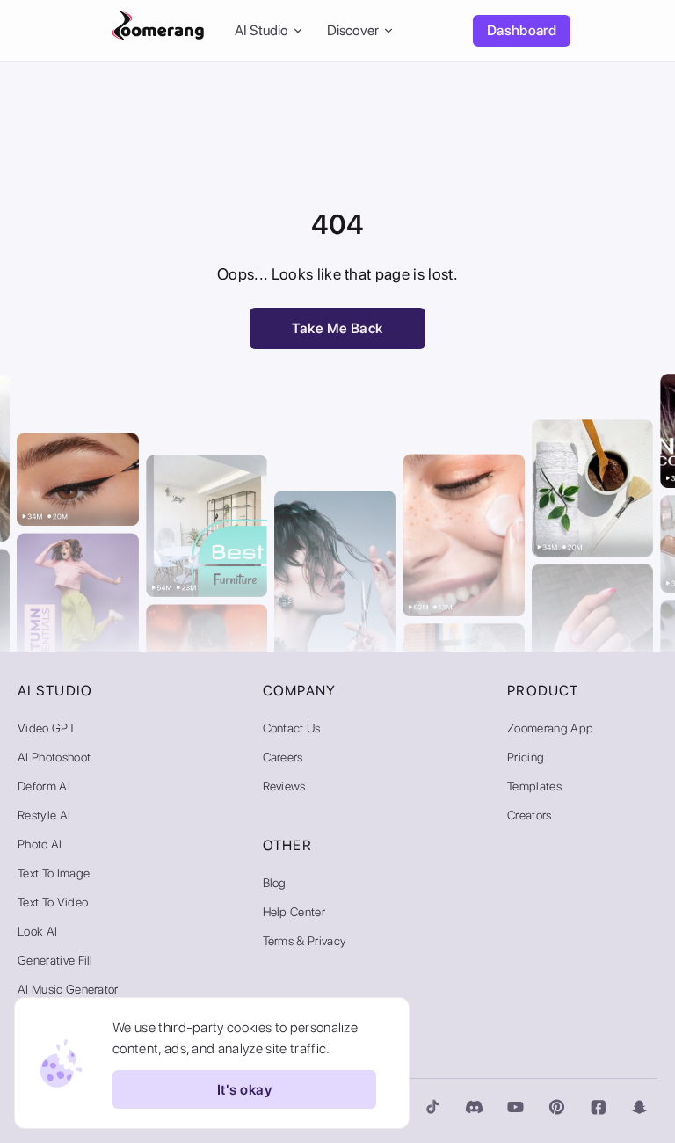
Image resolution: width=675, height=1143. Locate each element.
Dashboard (521, 30)
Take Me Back (337, 328)
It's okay (244, 1089)
